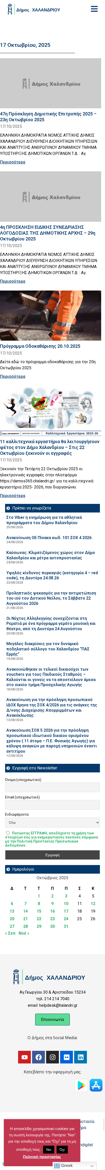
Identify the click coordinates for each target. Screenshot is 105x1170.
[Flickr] (66, 1057)
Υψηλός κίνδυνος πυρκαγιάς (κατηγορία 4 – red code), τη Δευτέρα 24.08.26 (52, 575)
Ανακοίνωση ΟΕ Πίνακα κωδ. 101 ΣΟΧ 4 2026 (48, 537)
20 (12, 918)
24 (66, 918)
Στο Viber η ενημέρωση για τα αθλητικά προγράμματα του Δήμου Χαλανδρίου (44, 520)
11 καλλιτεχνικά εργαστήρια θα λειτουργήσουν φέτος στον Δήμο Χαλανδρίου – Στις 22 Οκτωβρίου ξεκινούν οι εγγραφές (49, 447)
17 (66, 911)
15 (39, 911)
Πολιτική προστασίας (42, 1157)
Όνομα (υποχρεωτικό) (23, 780)
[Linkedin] (80, 1057)
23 (52, 918)
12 (93, 903)
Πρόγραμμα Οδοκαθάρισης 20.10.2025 (40, 346)
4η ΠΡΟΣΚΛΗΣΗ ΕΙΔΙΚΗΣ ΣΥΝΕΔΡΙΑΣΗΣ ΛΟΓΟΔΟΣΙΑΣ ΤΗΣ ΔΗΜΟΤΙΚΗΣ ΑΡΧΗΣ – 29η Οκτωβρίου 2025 (47, 232)
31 (66, 926)
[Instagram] (52, 1057)
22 (39, 918)
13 (12, 911)
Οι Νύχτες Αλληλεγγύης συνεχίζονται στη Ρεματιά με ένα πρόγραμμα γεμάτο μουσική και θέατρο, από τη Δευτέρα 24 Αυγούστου (51, 623)
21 (25, 918)
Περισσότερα (12, 162)
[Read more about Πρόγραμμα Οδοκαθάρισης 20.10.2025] (50, 316)
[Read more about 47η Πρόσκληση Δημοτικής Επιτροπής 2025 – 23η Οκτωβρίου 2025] (50, 83)
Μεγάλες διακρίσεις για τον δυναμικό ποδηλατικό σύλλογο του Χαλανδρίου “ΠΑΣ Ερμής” (47, 648)
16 (52, 911)
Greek (66, 1165)
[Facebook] (38, 1057)
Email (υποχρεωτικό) (22, 797)
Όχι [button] (62, 1150)
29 (39, 926)
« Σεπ (10, 933)
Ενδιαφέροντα (17, 814)
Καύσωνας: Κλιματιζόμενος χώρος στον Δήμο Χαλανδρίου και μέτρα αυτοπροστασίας (50, 555)
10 (66, 903)
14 (25, 911)
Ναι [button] (48, 1150)
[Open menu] (94, 9)
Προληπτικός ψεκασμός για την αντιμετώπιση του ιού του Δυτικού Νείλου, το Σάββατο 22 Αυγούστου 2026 (51, 598)
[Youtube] (24, 1057)
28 (25, 926)
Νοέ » (24, 933)
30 (52, 926)
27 (12, 926)
